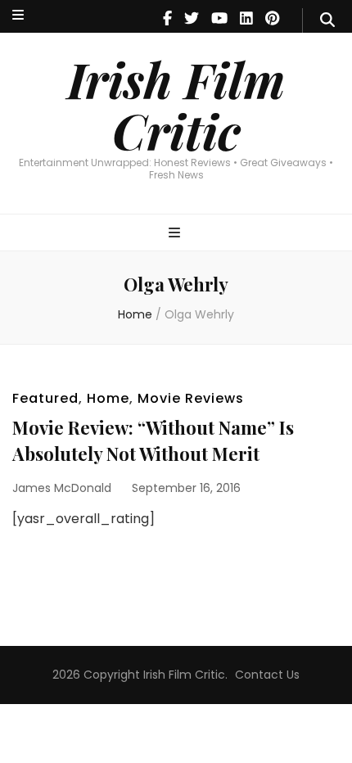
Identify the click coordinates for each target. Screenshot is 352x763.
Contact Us (267, 674)
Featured (45, 398)
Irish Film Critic (176, 104)
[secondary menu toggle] (18, 16)
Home (108, 398)
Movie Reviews (191, 398)
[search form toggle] (327, 20)
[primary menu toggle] (176, 234)
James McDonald (61, 488)
